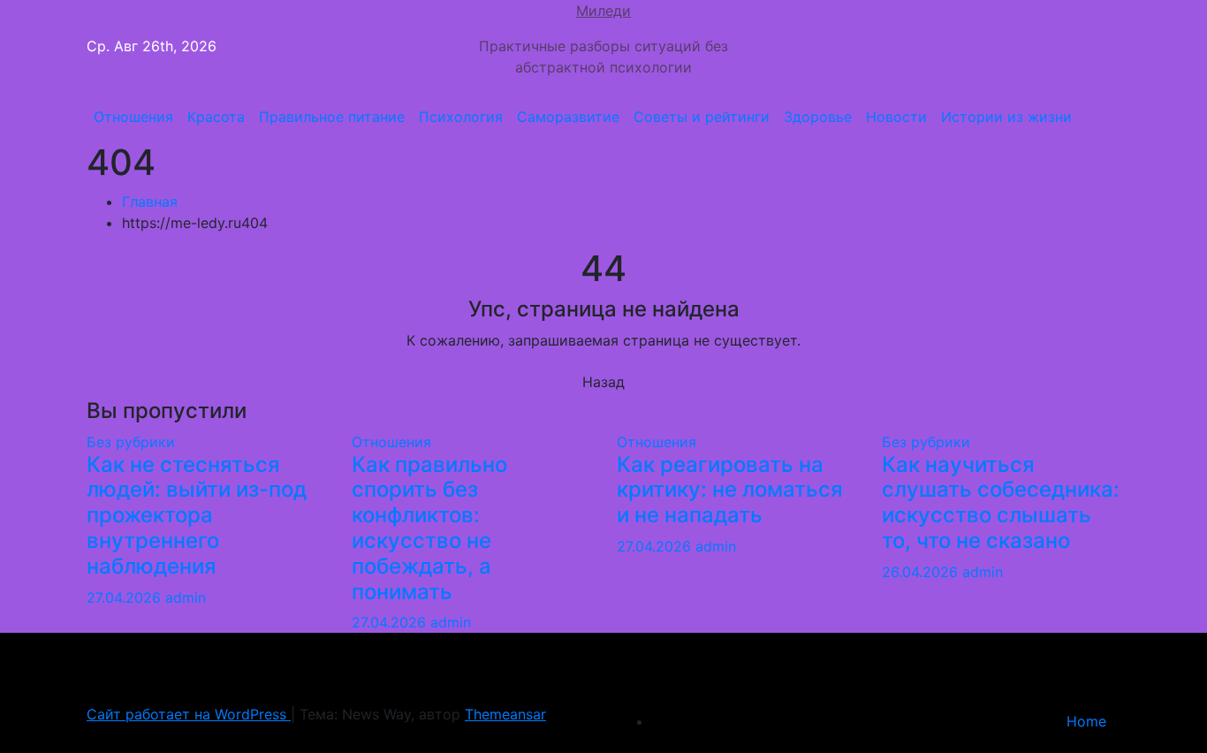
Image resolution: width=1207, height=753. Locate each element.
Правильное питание (332, 117)
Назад (603, 382)
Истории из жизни (1006, 117)
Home (1086, 721)
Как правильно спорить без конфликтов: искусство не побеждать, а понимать (429, 528)
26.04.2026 (922, 572)
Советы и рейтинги (702, 117)
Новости (896, 117)
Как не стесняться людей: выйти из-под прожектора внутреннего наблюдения (197, 515)
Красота (216, 117)
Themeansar (505, 714)
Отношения (133, 117)
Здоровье (818, 117)
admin (185, 597)
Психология (461, 117)
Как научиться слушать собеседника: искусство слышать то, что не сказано (1001, 502)
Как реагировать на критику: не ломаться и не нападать (730, 490)
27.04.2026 (126, 597)
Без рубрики (131, 442)
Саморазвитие (568, 117)
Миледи (603, 10)
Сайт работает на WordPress (189, 714)
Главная (150, 201)
